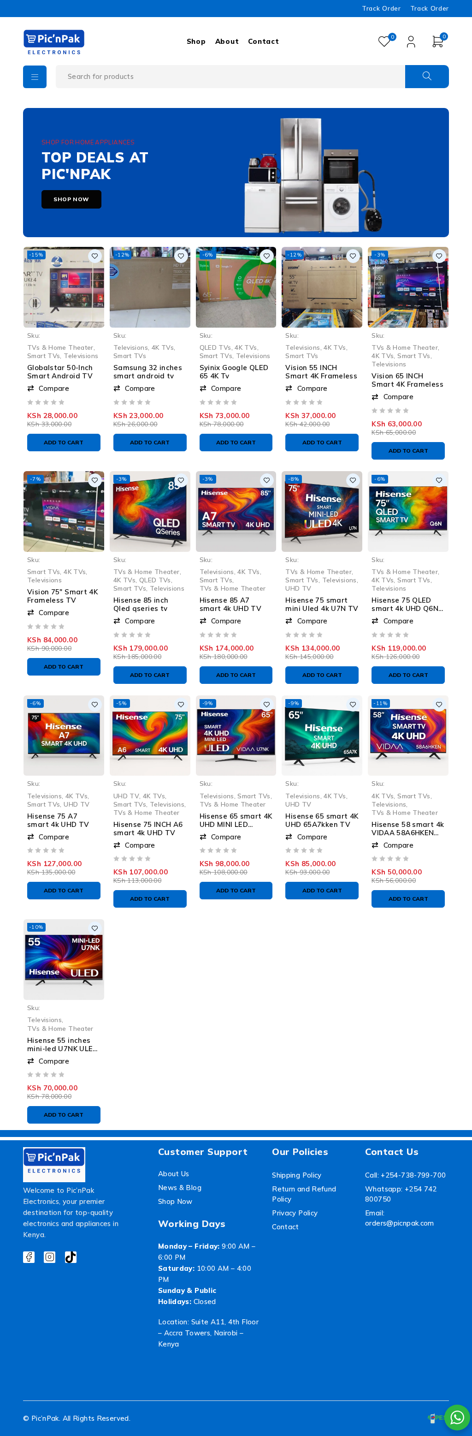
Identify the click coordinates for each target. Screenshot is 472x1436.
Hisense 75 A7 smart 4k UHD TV (58, 820)
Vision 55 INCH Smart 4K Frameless (321, 371)
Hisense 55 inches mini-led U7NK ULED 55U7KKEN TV (62, 1048)
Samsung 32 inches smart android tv (147, 371)
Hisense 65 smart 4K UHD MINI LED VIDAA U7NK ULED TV (236, 828)
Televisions (81, 355)
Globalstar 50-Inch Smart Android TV (60, 371)
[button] (63, 388)
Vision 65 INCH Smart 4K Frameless (407, 380)
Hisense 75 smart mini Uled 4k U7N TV (321, 604)
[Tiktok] (71, 1257)
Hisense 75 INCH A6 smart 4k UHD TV (148, 828)
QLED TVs (215, 347)
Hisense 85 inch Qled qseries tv (141, 604)
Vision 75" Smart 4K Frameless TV (62, 595)
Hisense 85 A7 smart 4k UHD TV (231, 604)
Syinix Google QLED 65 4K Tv (234, 371)
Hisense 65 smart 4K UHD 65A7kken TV (321, 820)
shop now (71, 199)
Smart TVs (43, 355)
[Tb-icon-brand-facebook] (29, 1257)
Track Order (381, 8)
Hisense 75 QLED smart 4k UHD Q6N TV (405, 608)
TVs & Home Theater (60, 347)
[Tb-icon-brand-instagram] (49, 1257)
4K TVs (163, 347)
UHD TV (298, 588)
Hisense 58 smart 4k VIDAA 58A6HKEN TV (408, 832)
